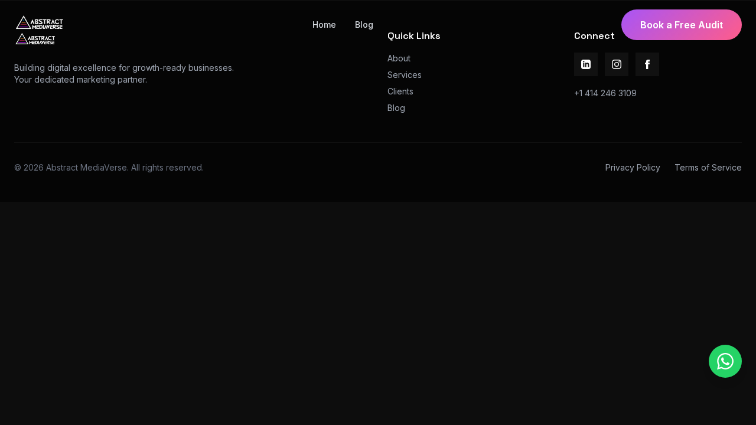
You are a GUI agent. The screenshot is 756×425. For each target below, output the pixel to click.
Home (324, 24)
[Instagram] (616, 64)
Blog (364, 24)
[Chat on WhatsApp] (725, 361)
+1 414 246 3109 (605, 93)
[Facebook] (647, 64)
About (398, 58)
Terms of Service (708, 167)
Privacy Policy (632, 167)
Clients (400, 91)
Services (404, 75)
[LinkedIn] (586, 64)
